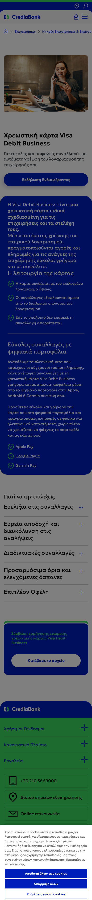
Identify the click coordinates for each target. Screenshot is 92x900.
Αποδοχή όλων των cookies (46, 874)
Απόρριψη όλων (46, 884)
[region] (46, 862)
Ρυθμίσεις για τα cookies (46, 894)
